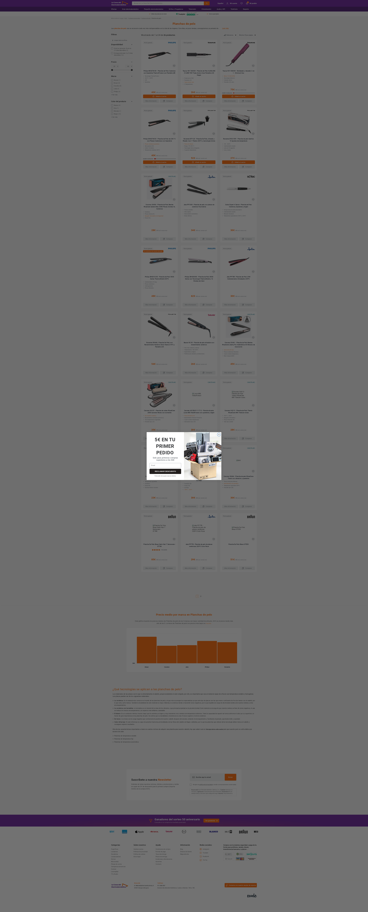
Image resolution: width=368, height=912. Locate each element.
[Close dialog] (219, 434)
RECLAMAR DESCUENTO (165, 471)
